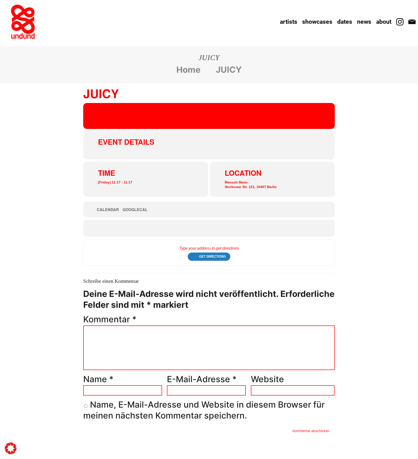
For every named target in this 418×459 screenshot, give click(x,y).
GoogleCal (135, 209)
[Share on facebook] (202, 228)
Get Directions (212, 256)
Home (188, 69)
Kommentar (109, 319)
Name (98, 379)
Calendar (108, 209)
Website (267, 379)
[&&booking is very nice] (23, 22)
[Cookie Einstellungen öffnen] (10, 451)
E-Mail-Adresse (202, 379)
